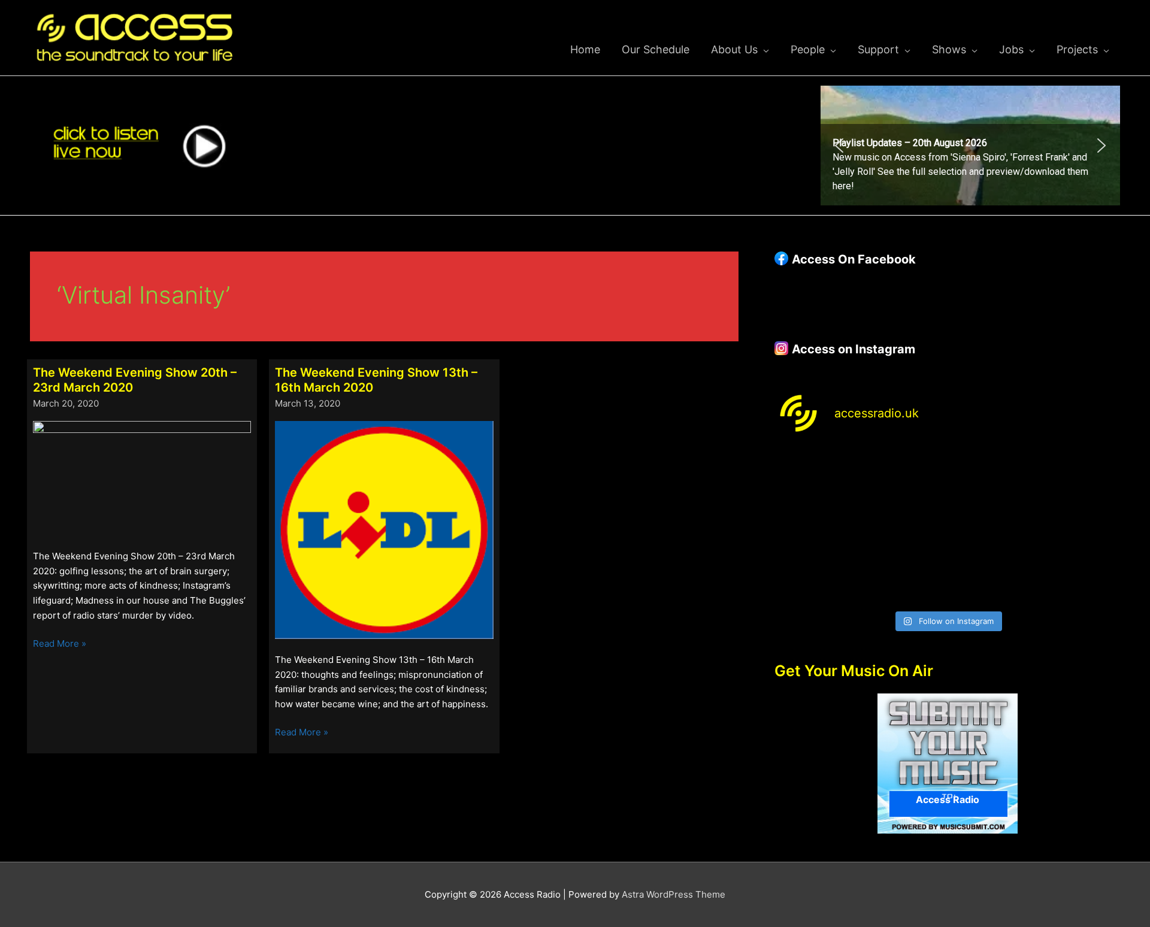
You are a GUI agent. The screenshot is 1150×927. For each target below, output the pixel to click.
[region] (970, 145)
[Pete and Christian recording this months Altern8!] (992, 475)
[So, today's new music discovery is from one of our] (1079, 475)
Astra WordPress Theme (673, 894)
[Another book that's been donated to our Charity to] (903, 527)
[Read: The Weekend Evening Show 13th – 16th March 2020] (384, 529)
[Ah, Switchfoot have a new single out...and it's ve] (815, 527)
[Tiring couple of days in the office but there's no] (903, 578)
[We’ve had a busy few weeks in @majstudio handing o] (815, 475)
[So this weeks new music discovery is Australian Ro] (1079, 527)
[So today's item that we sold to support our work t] (992, 527)
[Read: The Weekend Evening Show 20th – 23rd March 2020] (142, 477)
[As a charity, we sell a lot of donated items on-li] (815, 578)
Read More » (59, 644)
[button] (970, 145)
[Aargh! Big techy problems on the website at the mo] (903, 475)
